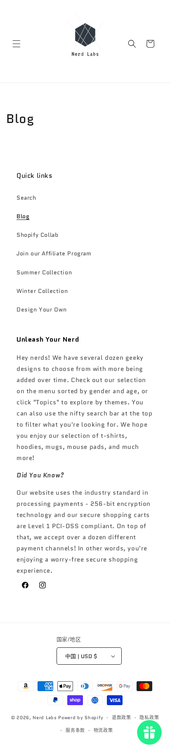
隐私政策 (149, 717)
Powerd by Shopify (80, 717)
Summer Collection (44, 272)
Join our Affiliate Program (54, 253)
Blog (23, 216)
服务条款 (75, 730)
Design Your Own (42, 309)
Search (26, 198)
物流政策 (103, 730)
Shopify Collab (37, 235)
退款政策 (121, 717)
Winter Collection (42, 291)
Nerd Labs (45, 717)
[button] (16, 44)
